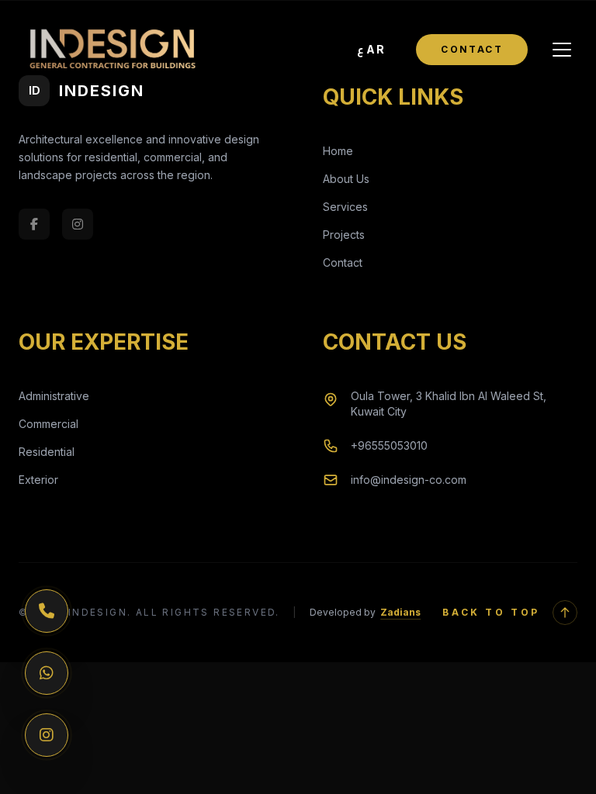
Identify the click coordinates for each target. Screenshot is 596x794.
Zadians (400, 612)
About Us (346, 178)
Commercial (48, 423)
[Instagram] (46, 735)
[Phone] (46, 611)
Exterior (38, 479)
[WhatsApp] (46, 673)
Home (338, 150)
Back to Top (491, 612)
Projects (344, 234)
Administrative (54, 395)
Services (345, 206)
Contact (472, 49)
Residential (46, 451)
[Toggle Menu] (561, 49)
